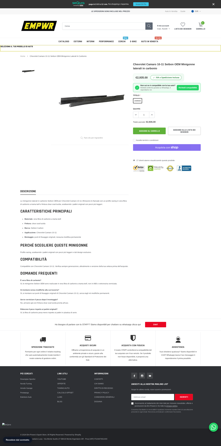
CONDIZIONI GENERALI (104, 397)
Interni (90, 41)
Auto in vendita (149, 41)
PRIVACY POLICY (101, 393)
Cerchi (122, 41)
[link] (28, 71)
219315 (137, 101)
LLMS (59, 397)
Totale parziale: (139, 122)
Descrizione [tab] (28, 191)
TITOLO (136, 95)
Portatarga (24, 393)
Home (22, 56)
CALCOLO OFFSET (65, 393)
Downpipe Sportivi (27, 379)
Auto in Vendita (171, 11)
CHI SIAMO (99, 384)
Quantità (136, 109)
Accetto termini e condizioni (147, 140)
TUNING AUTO (63, 388)
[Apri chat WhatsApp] (213, 427)
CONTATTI (98, 379)
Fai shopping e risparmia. (117, 4)
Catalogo (63, 41)
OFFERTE (61, 384)
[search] (149, 26)
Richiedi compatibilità (188, 88)
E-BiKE (133, 41)
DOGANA (98, 402)
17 (137, 160)
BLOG (59, 402)
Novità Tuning (26, 384)
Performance (106, 41)
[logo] (39, 26)
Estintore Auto (26, 397)
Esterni (78, 41)
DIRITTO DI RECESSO (103, 388)
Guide (182, 11)
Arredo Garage (26, 388)
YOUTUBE (61, 379)
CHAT (155, 324)
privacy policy (171, 406)
